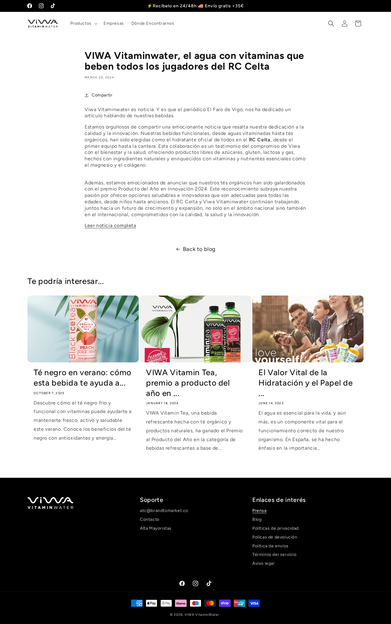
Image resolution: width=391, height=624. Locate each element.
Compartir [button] (102, 95)
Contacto (149, 519)
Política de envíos (270, 545)
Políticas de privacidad (275, 528)
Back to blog (199, 249)
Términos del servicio (274, 554)
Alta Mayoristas (156, 528)
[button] (83, 23)
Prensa (259, 511)
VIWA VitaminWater (203, 615)
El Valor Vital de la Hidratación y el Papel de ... (305, 383)
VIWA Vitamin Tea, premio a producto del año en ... (188, 383)
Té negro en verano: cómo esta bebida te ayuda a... (82, 378)
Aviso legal (263, 563)
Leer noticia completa (110, 225)
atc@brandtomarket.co (164, 511)
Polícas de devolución (275, 536)
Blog (256, 519)
